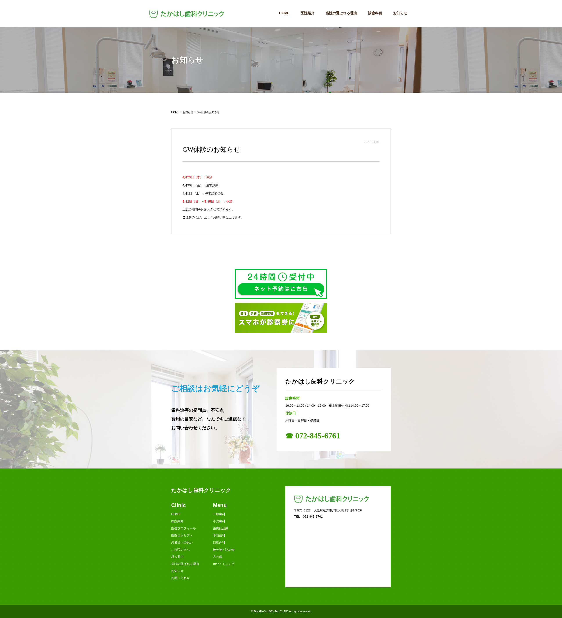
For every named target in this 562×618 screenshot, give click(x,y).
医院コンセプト (182, 535)
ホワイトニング (223, 564)
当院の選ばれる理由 (341, 13)
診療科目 (375, 13)
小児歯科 (219, 521)
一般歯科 (219, 514)
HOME (284, 13)
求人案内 (177, 556)
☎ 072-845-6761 (312, 435)
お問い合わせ (180, 578)
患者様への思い (182, 542)
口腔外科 (219, 542)
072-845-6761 (313, 516)
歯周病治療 (220, 528)
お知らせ (400, 13)
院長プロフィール (183, 528)
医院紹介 (308, 13)
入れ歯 (217, 556)
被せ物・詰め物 (223, 549)
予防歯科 (219, 535)
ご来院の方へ (180, 549)
